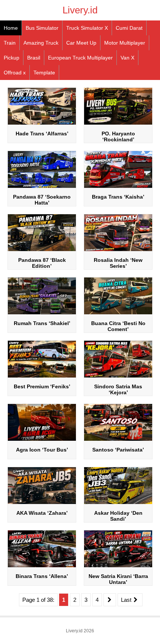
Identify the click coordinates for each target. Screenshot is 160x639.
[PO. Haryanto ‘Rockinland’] (118, 124)
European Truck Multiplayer (80, 58)
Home (11, 28)
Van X (127, 58)
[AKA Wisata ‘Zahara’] (42, 503)
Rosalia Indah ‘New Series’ (118, 263)
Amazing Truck (40, 43)
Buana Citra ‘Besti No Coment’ (118, 326)
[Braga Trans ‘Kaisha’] (118, 187)
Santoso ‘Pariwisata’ (118, 450)
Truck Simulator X (87, 28)
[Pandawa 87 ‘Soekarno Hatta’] (42, 187)
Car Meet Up (81, 43)
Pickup (11, 58)
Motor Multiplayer (124, 43)
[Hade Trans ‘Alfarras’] (42, 124)
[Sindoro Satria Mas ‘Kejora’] (118, 377)
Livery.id (80, 10)
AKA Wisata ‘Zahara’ (42, 513)
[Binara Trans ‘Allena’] (42, 566)
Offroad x (15, 73)
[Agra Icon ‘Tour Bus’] (42, 440)
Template (44, 73)
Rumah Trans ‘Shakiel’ (42, 323)
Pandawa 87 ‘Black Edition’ (42, 263)
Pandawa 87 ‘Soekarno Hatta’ (42, 200)
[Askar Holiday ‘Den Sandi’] (118, 503)
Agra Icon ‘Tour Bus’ (42, 450)
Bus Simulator (42, 28)
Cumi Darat (129, 28)
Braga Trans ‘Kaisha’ (118, 197)
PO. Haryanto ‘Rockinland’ (118, 136)
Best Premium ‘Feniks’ (42, 386)
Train (10, 43)
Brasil (33, 58)
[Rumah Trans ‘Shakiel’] (42, 314)
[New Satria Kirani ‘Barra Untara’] (118, 566)
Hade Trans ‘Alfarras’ (42, 134)
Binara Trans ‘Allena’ (42, 576)
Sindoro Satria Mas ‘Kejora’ (118, 389)
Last (127, 600)
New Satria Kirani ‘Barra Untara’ (118, 579)
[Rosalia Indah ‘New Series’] (118, 250)
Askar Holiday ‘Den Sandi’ (118, 516)
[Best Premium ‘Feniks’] (42, 377)
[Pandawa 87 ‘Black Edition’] (42, 250)
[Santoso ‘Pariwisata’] (118, 440)
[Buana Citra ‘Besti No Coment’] (118, 314)
